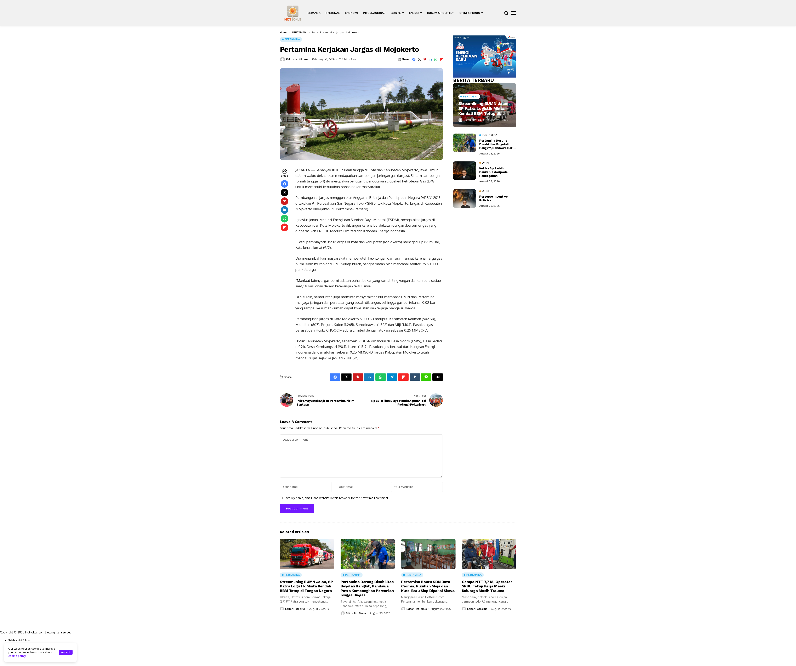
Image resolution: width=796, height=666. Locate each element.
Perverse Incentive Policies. (493, 198)
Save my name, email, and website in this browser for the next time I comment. (336, 498)
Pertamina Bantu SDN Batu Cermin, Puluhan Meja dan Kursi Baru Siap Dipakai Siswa (428, 586)
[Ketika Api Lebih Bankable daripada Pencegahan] (464, 170)
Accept (65, 652)
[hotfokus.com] (293, 13)
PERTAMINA (299, 32)
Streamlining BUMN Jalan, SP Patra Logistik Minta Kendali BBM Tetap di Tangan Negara (484, 108)
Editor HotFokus (297, 59)
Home (283, 32)
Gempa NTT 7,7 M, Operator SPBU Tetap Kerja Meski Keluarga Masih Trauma (487, 586)
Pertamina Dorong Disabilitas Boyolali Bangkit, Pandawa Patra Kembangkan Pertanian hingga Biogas (497, 144)
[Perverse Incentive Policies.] (464, 198)
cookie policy (17, 655)
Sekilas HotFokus (19, 640)
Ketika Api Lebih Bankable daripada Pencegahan (493, 172)
